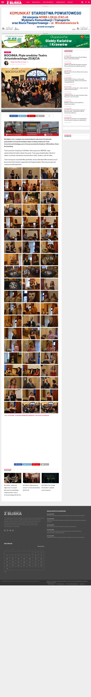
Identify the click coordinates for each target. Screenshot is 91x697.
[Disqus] (31, 441)
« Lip (5, 571)
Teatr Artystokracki (42, 415)
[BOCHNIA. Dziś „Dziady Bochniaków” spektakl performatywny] (50, 482)
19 (18, 562)
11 (12, 559)
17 (7, 562)
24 (7, 565)
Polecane (11, 415)
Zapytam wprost (48, 2)
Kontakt (70, 2)
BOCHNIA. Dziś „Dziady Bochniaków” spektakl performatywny (48, 488)
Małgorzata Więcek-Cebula (18, 62)
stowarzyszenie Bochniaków (24, 415)
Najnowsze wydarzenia (56, 511)
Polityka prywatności (72, 584)
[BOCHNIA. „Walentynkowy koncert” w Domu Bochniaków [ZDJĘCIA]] (31, 482)
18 (12, 562)
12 (18, 559)
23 (41, 562)
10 (7, 559)
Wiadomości (36, 2)
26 (18, 565)
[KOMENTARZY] (49, 115)
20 (24, 562)
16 (41, 559)
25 (12, 565)
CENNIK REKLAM (60, 2)
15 (35, 559)
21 (29, 562)
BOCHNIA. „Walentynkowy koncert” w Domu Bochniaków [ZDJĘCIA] (31, 488)
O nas (28, 2)
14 (29, 559)
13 (24, 559)
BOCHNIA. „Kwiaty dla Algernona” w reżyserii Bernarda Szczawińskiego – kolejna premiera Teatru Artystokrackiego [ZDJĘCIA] (12, 490)
